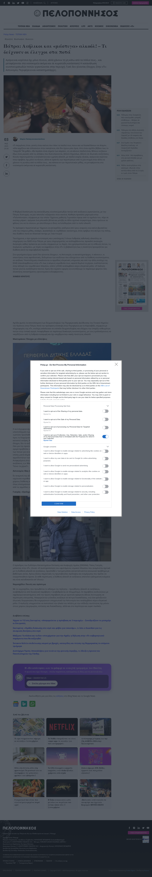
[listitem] (76, 406)
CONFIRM (59, 504)
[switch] (105, 411)
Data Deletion (62, 512)
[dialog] (76, 438)
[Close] (117, 365)
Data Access (76, 512)
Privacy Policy (89, 512)
